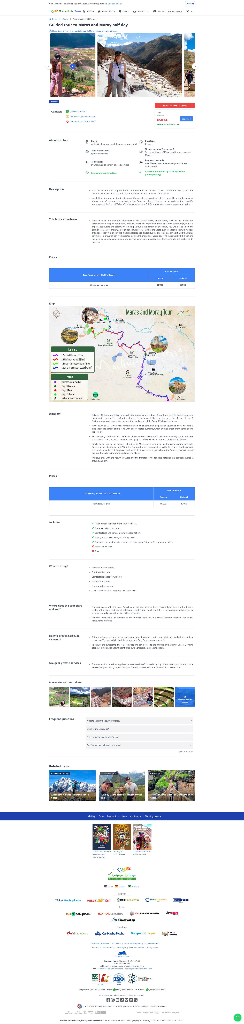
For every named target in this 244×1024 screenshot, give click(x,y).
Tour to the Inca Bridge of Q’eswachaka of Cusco (171, 785)
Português (135, 887)
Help (93, 816)
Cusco (65, 19)
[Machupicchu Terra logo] (65, 11)
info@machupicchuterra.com (110, 968)
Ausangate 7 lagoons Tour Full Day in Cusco (72, 785)
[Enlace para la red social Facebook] (108, 1000)
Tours (101, 816)
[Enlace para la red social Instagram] (113, 1000)
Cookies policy (114, 3)
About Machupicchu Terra (100, 943)
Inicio (54, 19)
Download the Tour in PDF (82, 121)
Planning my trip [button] (153, 816)
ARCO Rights (121, 947)
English (110, 887)
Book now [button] (186, 118)
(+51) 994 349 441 (157, 989)
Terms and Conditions (136, 947)
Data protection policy (151, 943)
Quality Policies (152, 947)
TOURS (88, 11)
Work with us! (116, 943)
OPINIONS (160, 11)
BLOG (125, 11)
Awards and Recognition (132, 943)
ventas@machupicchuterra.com (138, 968)
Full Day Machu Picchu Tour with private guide (122, 785)
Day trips (54, 102)
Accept (190, 3)
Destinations (113, 816)
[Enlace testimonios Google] (136, 1000)
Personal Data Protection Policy (103, 947)
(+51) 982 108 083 (124, 989)
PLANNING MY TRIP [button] (175, 12)
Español (122, 887)
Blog (124, 816)
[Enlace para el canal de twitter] (131, 1000)
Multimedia (135, 816)
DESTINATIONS (107, 11)
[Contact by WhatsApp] (237, 1017)
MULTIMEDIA (142, 12)
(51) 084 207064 (97, 989)
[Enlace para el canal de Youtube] (117, 1000)
